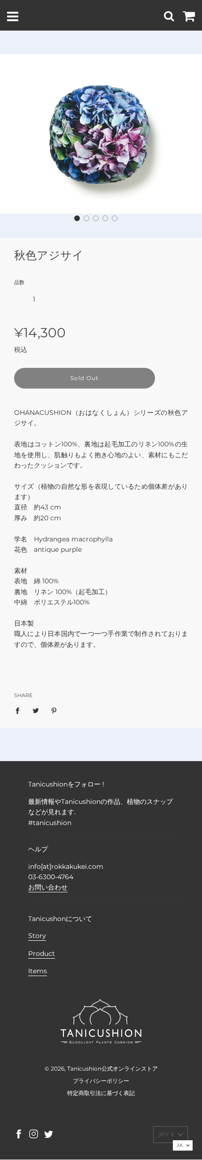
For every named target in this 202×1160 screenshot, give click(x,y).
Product (41, 953)
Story (37, 935)
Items (37, 971)
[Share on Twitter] (36, 710)
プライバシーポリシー (101, 1080)
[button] (77, 218)
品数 (19, 282)
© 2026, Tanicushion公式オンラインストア (101, 1068)
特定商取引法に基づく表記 (101, 1092)
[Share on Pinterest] (54, 710)
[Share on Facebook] (20, 710)
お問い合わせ (48, 887)
